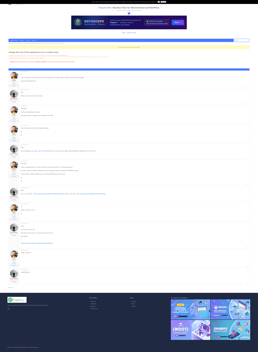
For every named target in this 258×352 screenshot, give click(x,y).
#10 (247, 266)
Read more (163, 1)
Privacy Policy (94, 308)
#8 (247, 220)
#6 (247, 184)
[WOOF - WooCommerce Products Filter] (230, 330)
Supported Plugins (13, 40)
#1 (247, 86)
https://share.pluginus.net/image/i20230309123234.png (90, 194)
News (133, 304)
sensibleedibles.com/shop (33, 112)
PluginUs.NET (24, 347)
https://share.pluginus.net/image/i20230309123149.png (47, 194)
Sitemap (93, 306)
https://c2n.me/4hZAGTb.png (45, 151)
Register (33, 40)
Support (133, 301)
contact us (62, 55)
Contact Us (93, 304)
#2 (247, 102)
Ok (158, 1)
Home (123, 33)
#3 (247, 122)
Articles (133, 306)
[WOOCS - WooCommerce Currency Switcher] (190, 309)
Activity (22, 40)
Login (28, 40)
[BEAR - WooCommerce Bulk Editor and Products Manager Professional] (230, 309)
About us (93, 301)
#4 (247, 141)
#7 (247, 200)
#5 (247, 157)
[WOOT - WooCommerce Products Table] (190, 330)
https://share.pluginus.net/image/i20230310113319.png (38, 243)
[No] (256, 2)
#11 (247, 282)
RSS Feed (11, 287)
